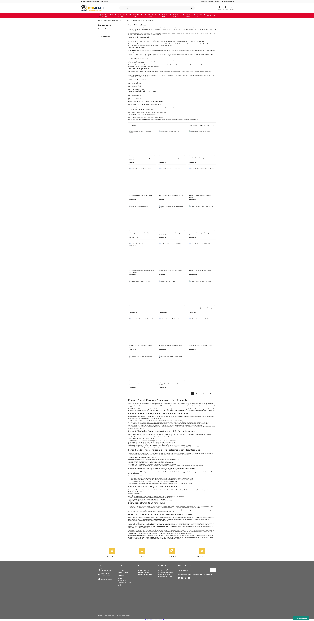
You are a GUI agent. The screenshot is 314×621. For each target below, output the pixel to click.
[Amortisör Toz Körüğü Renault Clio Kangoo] (201, 293)
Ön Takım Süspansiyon (148, 20)
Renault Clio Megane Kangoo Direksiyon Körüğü (200, 196)
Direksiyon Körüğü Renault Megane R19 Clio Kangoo (141, 383)
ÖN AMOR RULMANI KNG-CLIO (167, 308)
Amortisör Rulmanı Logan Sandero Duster (140, 195)
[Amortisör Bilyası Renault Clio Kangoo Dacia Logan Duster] (142, 255)
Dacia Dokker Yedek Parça (165, 570)
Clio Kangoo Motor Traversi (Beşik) (139, 233)
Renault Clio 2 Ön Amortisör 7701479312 (140, 308)
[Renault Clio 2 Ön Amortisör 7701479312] (142, 293)
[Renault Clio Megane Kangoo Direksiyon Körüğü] (201, 180)
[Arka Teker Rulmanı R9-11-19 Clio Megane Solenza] (142, 143)
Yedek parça (132, 472)
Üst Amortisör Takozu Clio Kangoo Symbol (171, 195)
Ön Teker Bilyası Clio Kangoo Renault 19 (200, 158)
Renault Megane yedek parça (135, 95)
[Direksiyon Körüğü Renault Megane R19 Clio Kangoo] (142, 368)
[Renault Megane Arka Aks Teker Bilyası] (172, 143)
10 (210, 393)
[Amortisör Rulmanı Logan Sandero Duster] (142, 180)
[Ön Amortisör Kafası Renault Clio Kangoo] (201, 330)
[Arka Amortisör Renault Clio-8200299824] (172, 255)
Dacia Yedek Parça (163, 569)
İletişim (120, 578)
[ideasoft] (148, 620)
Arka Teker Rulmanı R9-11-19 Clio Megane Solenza (140, 158)
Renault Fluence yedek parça (135, 96)
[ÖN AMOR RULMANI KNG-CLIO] (172, 293)
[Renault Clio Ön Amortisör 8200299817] (201, 255)
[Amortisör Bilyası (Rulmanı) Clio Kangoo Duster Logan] (172, 218)
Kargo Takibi (121, 584)
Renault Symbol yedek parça (135, 98)
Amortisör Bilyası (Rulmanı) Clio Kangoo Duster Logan (170, 233)
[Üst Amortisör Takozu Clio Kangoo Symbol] (172, 180)
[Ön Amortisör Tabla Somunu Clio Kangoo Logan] (142, 330)
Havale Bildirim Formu (124, 582)
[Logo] (92, 8)
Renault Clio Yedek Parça (165, 576)
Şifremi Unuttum (123, 572)
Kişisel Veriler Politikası (145, 574)
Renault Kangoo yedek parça (135, 99)
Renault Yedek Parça (164, 574)
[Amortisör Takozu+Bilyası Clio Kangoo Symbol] (201, 218)
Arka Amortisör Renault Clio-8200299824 (170, 270)
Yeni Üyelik (121, 569)
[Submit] (213, 570)
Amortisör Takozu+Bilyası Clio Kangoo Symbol (199, 233)
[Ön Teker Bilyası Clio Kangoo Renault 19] (201, 143)
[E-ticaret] (157, 620)
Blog (119, 585)
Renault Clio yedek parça (134, 94)
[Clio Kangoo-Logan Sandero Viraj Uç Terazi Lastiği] (172, 368)
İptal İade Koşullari (143, 572)
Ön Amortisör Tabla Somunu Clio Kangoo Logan (140, 346)
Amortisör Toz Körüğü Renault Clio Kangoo (201, 308)
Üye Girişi (121, 570)
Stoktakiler (133, 125)
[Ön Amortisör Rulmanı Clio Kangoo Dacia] (172, 330)
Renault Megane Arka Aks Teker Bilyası (169, 158)
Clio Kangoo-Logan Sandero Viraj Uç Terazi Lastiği (171, 383)
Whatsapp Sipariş (302, 618)
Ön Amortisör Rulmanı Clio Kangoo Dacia (170, 345)
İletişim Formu (122, 580)
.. (207, 393)
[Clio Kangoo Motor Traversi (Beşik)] (142, 218)
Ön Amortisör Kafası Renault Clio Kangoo (200, 345)
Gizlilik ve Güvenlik (143, 570)
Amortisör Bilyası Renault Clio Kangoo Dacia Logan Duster (141, 271)
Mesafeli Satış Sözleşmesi (145, 569)
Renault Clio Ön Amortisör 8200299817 (200, 270)
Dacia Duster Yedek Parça (165, 572)
